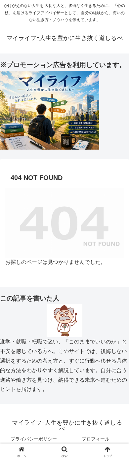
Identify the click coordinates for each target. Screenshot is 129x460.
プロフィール (95, 439)
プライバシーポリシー (34, 439)
